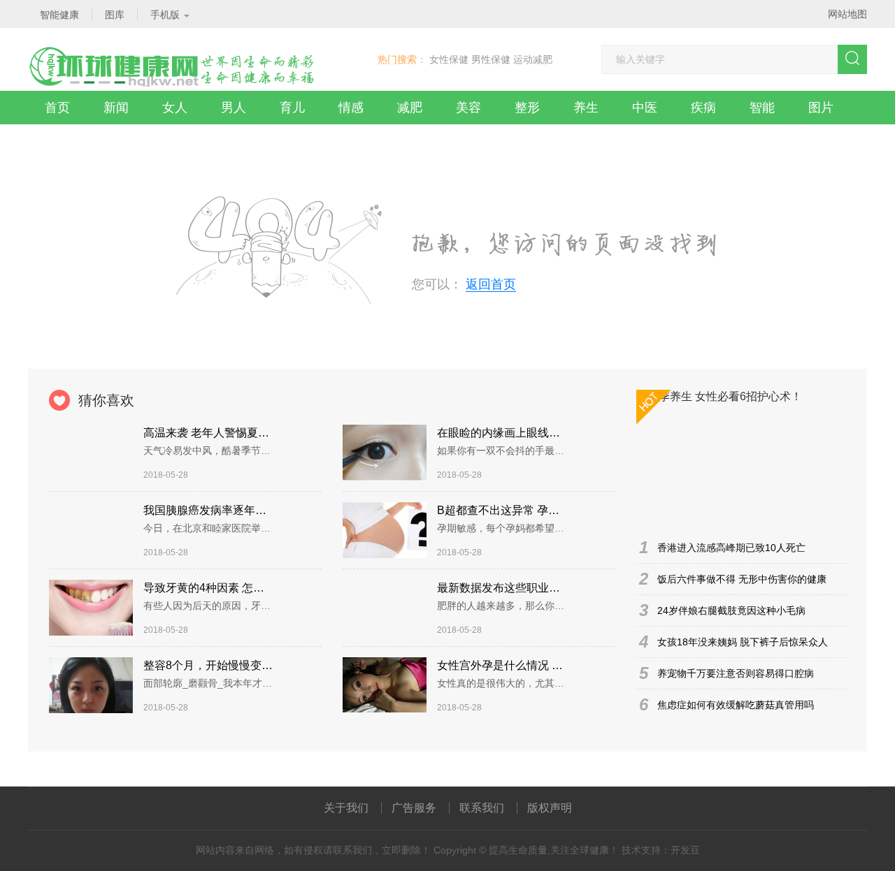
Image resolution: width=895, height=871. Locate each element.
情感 (351, 108)
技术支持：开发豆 (661, 850)
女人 (174, 108)
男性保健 (490, 59)
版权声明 (549, 808)
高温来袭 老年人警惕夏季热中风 (208, 433)
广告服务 (414, 808)
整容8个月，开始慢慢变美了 (208, 665)
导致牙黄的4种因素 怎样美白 (208, 588)
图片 (820, 108)
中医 (644, 108)
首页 (57, 108)
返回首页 (491, 284)
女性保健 (448, 59)
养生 (586, 108)
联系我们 (481, 808)
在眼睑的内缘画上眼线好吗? (501, 433)
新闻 (116, 108)
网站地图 (847, 14)
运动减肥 (532, 59)
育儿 (292, 108)
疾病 (703, 108)
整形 (527, 108)
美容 (468, 108)
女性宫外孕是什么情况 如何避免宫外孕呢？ (501, 665)
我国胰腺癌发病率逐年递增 (208, 510)
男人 (233, 108)
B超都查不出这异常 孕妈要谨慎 (501, 510)
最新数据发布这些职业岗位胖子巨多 (501, 588)
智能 (762, 108)
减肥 (409, 108)
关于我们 (346, 808)
